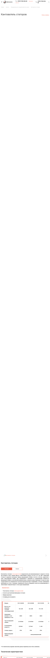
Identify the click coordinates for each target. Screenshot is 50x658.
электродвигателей (16, 574)
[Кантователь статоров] (25, 555)
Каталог (17, 568)
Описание (7, 568)
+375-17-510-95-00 (22, 1)
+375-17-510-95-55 (42, 2)
